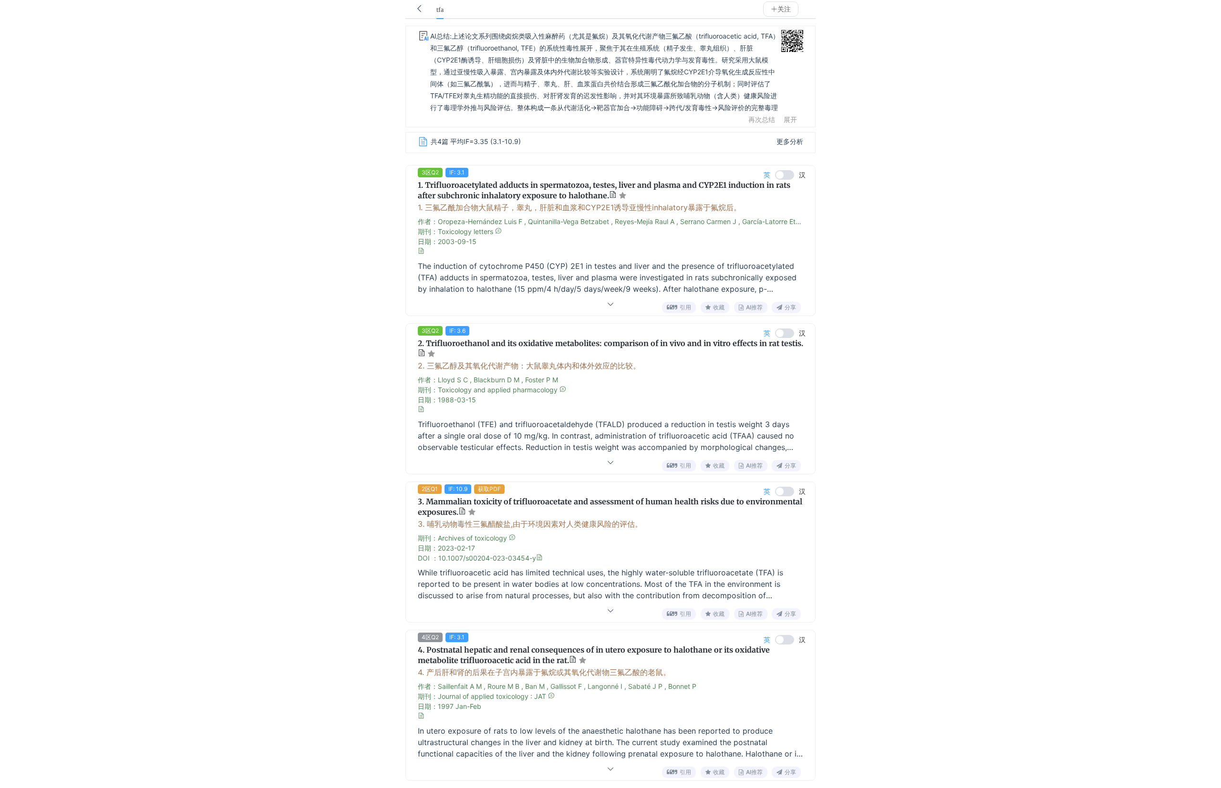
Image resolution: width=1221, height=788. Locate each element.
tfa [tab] (440, 9)
